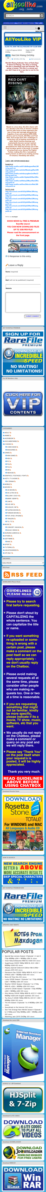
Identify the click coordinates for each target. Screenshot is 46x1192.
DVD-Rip (10, 504)
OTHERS (8, 536)
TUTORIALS (9, 547)
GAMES (7, 453)
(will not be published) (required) (20, 280)
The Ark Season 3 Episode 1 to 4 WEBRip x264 (22, 1003)
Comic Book (11, 447)
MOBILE (7, 484)
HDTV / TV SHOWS (11, 478)
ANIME (7, 435)
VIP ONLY (8, 553)
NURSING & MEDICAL (12, 533)
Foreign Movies (13, 513)
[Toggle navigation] (5, 27)
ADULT (7, 433)
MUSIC (7, 524)
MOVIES (7, 487)
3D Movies (11, 490)
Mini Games (11, 455)
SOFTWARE (9, 539)
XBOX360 (10, 473)
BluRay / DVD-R (13, 496)
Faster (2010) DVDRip (30, 51)
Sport (7, 544)
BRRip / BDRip (12, 498)
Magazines (11, 450)
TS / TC (9, 521)
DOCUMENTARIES (11, 441)
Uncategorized (11, 550)
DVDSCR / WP (12, 507)
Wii (8, 470)
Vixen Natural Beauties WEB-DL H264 (18, 961)
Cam (8, 501)
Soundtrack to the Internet (15, 1007)
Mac (8, 541)
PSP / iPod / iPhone (14, 516)
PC (8, 461)
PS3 (8, 467)
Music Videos (12, 530)
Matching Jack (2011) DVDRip (15, 1017)
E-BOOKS (8, 444)
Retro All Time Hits (12, 977)
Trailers (10, 519)
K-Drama (10, 481)
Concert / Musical (14, 527)
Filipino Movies (13, 510)
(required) (12, 272)
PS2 (8, 464)
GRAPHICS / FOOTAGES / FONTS (16, 476)
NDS (8, 458)
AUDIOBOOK (9, 438)
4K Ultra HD (12, 493)
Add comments (36, 59)
